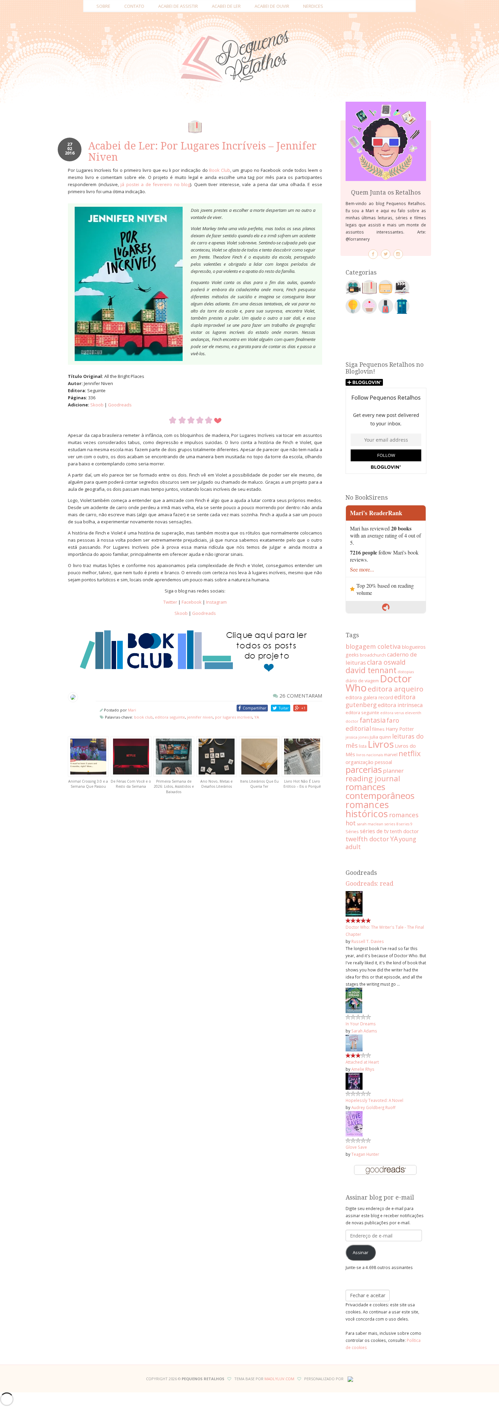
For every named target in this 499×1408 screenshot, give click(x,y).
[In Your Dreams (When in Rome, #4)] (354, 1000)
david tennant (371, 670)
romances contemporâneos (380, 791)
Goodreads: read (369, 883)
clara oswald (386, 662)
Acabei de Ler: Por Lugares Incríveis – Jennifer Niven (202, 151)
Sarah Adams (364, 1030)
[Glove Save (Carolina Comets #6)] (354, 1123)
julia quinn (380, 737)
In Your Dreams (361, 1023)
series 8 (391, 823)
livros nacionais (369, 754)
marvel (391, 754)
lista (363, 746)
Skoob (97, 405)
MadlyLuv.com (279, 1378)
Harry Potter (400, 729)
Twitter (170, 602)
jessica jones (357, 737)
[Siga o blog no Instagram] (398, 254)
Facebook (192, 602)
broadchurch (373, 655)
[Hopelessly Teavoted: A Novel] (354, 1080)
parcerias (364, 770)
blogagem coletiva (373, 646)
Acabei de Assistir (178, 6)
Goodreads (120, 405)
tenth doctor (404, 831)
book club (143, 717)
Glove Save (356, 1147)
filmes (378, 729)
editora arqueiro (395, 688)
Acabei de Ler (226, 6)
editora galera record (369, 697)
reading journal (373, 778)
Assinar (360, 1252)
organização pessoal (369, 762)
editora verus (392, 712)
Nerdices (313, 6)
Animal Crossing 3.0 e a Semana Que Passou (88, 784)
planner (393, 771)
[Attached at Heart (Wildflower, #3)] (354, 1042)
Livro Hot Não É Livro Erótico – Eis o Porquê (302, 784)
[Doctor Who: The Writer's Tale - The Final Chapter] (354, 903)
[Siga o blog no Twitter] (385, 254)
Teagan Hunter (365, 1154)
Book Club (219, 170)
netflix (410, 753)
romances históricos (367, 809)
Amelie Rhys (362, 1069)
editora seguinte (170, 717)
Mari (132, 709)
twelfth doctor (367, 838)
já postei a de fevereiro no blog (155, 184)
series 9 (405, 824)
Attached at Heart (362, 1062)
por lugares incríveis (233, 717)
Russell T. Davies (367, 941)
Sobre (103, 6)
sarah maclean (370, 823)
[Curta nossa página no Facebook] (373, 254)
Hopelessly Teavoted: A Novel (374, 1100)
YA (256, 717)
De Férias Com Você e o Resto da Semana (131, 784)
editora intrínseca (400, 705)
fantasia (372, 720)
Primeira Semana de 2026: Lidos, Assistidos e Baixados (174, 786)
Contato (134, 6)
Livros (381, 744)
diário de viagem (362, 681)
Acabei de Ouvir (272, 6)
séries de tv (374, 831)
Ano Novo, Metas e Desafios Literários (216, 784)
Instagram (216, 602)
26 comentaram (300, 695)
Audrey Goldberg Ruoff (373, 1107)
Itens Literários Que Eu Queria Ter (259, 784)
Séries (352, 831)
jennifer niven (200, 717)
